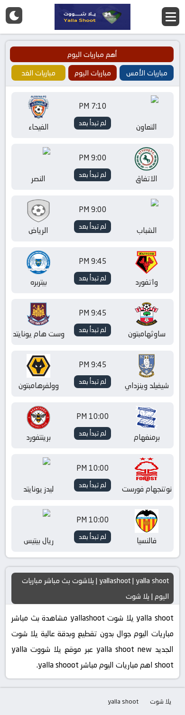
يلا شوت (160, 701)
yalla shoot (123, 701)
